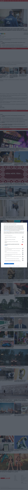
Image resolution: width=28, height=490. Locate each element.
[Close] (25, 224)
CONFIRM (9, 263)
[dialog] (14, 245)
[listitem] (14, 235)
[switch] (22, 237)
